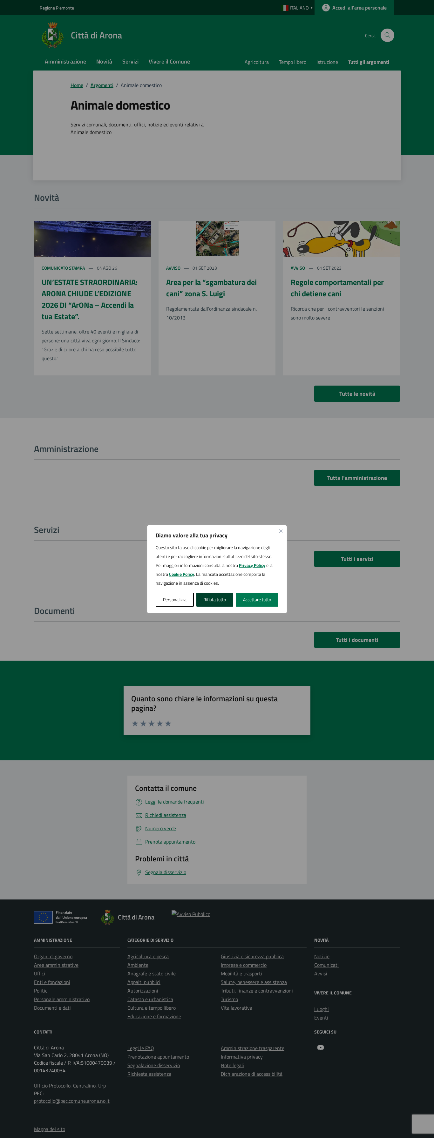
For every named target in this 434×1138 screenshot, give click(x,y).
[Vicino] (280, 531)
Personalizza (174, 599)
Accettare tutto (257, 599)
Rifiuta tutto (214, 599)
